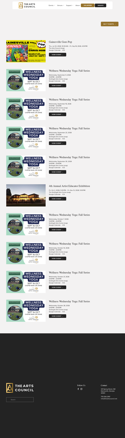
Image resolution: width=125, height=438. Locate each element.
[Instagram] (81, 389)
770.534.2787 (105, 397)
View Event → (57, 55)
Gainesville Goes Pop (60, 42)
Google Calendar (54, 50)
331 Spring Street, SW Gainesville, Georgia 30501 (108, 391)
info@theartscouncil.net (109, 399)
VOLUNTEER (88, 5)
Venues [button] (59, 5)
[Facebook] (78, 389)
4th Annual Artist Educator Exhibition (69, 186)
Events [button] (51, 5)
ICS (63, 50)
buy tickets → (110, 24)
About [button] (77, 5)
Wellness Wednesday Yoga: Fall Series (69, 70)
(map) (62, 48)
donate (101, 5)
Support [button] (69, 5)
